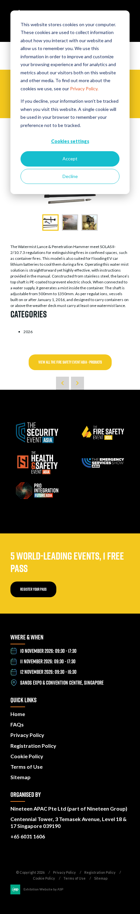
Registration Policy (33, 746)
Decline (70, 176)
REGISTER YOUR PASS (33, 589)
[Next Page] (77, 383)
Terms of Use (26, 766)
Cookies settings (70, 141)
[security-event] (37, 441)
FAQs (17, 724)
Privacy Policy (27, 735)
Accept (70, 158)
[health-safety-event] (37, 472)
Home (17, 714)
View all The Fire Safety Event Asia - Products (70, 362)
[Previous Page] (62, 383)
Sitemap (20, 777)
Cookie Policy (26, 756)
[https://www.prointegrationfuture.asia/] (37, 497)
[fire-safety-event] (103, 438)
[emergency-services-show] (103, 466)
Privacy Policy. (84, 88)
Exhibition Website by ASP (43, 889)
